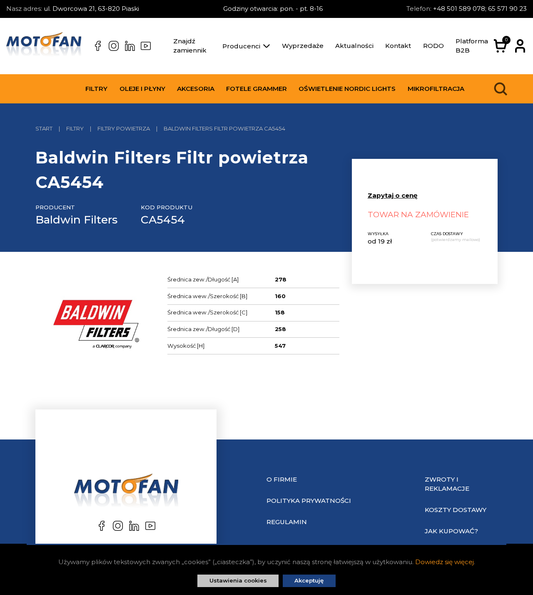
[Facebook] (98, 46)
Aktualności (354, 46)
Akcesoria (195, 89)
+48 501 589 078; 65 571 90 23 (480, 9)
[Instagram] (114, 46)
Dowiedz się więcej (444, 562)
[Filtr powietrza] (95, 326)
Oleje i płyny (142, 89)
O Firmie (281, 479)
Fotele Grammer (256, 89)
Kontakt (398, 46)
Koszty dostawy (455, 510)
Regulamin (286, 522)
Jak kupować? (451, 531)
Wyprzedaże (303, 46)
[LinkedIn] (130, 46)
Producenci (241, 46)
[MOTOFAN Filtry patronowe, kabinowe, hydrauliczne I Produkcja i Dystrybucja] (43, 46)
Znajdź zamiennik (190, 46)
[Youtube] (146, 46)
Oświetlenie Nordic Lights (347, 89)
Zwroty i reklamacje (447, 484)
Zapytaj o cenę (393, 195)
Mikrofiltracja (436, 89)
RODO (433, 46)
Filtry (96, 89)
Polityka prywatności (308, 501)
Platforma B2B (472, 46)
